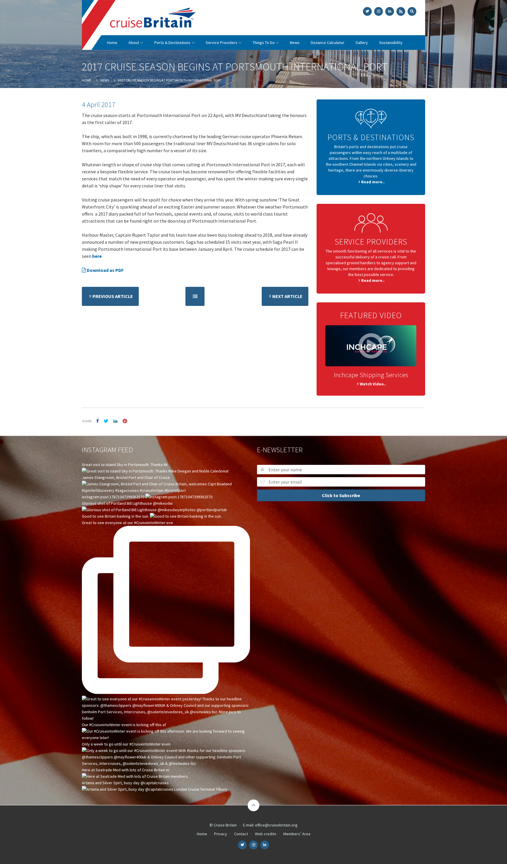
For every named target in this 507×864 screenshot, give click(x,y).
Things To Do (264, 42)
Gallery (362, 42)
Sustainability (391, 42)
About (134, 42)
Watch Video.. (373, 384)
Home (112, 42)
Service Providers (221, 42)
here (97, 256)
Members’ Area (296, 833)
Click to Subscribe (341, 495)
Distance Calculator (327, 42)
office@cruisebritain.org (276, 825)
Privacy (220, 833)
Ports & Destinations (172, 42)
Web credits (265, 833)
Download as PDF (105, 270)
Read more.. (373, 181)
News (295, 42)
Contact (241, 833)
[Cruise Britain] (139, 25)
